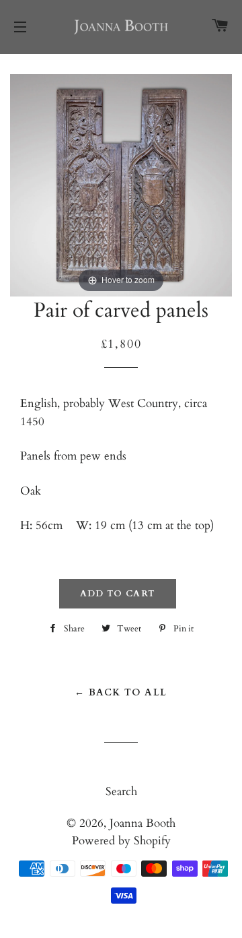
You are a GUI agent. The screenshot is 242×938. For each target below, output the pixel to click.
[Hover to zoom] (121, 184)
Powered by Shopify (121, 840)
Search (121, 791)
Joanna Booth (142, 823)
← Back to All (121, 692)
